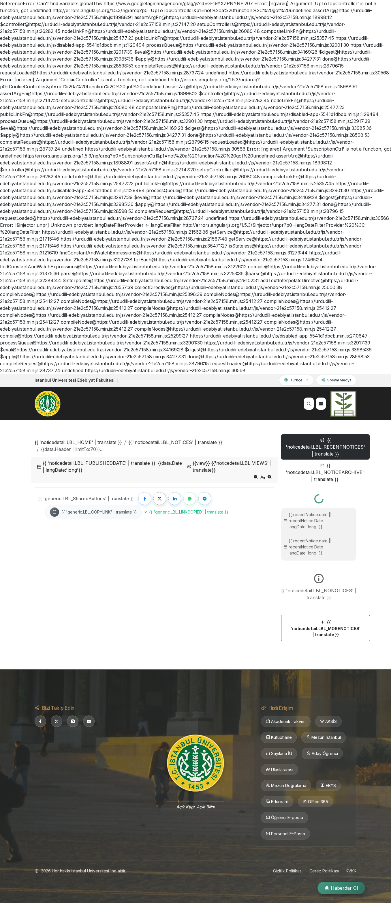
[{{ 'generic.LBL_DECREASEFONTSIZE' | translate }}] (255, 476)
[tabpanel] (318, 565)
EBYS (331, 785)
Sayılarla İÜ (281, 753)
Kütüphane (281, 737)
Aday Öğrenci (325, 753)
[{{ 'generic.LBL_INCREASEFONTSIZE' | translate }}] (269, 476)
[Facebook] (144, 498)
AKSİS (331, 721)
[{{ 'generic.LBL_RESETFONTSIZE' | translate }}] (262, 476)
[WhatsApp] (189, 498)
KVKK (351, 870)
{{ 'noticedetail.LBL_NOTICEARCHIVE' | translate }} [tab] (325, 472)
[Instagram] (72, 721)
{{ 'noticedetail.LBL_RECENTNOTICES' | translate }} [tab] (325, 447)
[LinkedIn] (174, 498)
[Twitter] (159, 498)
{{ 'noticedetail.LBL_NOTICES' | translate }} (175, 442)
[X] (56, 721)
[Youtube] (89, 721)
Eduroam (279, 801)
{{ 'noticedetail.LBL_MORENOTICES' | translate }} (326, 628)
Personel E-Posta (288, 833)
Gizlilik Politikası (287, 870)
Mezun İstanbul (326, 737)
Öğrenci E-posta (287, 817)
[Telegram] (204, 498)
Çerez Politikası (324, 870)
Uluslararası (282, 769)
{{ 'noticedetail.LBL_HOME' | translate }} (78, 442)
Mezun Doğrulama (288, 785)
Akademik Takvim (288, 721)
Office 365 (318, 801)
